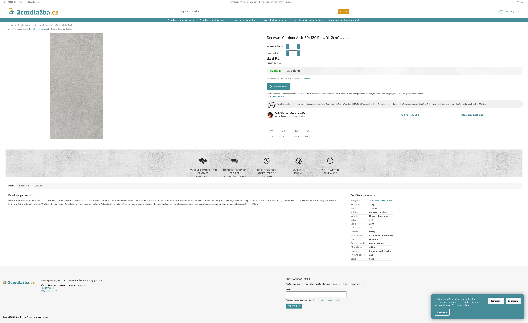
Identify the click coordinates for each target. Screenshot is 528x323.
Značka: (62, 29)
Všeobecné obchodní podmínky (243, 2)
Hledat (343, 11)
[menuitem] (181, 20)
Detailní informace (274, 96)
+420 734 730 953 (409, 115)
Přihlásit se (294, 306)
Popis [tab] (11, 185)
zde (467, 305)
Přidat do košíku (280, 86)
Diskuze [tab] (38, 185)
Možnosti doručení (302, 78)
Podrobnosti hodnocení (39, 29)
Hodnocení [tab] (24, 185)
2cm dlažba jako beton (380, 200)
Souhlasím (513, 300)
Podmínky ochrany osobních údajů (277, 2)
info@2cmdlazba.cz (472, 115)
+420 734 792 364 (48, 288)
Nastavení (442, 312)
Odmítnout (495, 300)
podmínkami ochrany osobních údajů (325, 300)
